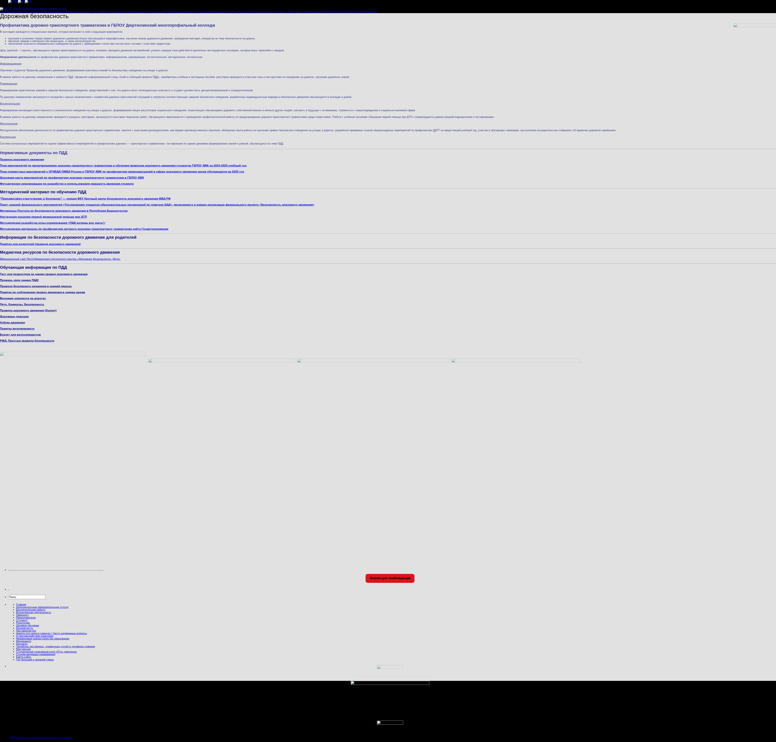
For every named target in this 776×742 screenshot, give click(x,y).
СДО (239, 11)
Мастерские (23, 649)
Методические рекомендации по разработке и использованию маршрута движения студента (67, 183)
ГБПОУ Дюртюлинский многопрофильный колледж (40, 737)
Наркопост (22, 614)
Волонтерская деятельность (33, 612)
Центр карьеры (128, 11)
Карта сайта (23, 656)
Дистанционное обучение (189, 11)
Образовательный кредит (220, 11)
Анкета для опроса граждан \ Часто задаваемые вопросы (51, 633)
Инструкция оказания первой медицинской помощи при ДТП (43, 216)
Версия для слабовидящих (390, 578)
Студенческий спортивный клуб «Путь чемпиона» (46, 651)
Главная (5, 11)
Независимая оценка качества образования (42, 638)
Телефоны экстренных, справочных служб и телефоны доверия (55, 646)
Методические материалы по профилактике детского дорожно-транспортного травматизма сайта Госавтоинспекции (84, 228)
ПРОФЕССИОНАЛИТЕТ (342, 11)
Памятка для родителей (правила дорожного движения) (40, 244)
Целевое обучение (27, 625)
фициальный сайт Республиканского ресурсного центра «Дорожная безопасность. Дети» (60, 259)
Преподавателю (109, 11)
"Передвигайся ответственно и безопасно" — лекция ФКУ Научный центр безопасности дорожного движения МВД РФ (85, 198)
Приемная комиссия (75, 11)
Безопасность (24, 628)
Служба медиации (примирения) (35, 654)
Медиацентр (23, 641)
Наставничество (26, 630)
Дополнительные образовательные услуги (42, 607)
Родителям (23, 622)
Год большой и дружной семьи (35, 659)
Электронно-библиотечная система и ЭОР (267, 11)
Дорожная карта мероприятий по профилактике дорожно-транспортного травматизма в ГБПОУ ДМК (72, 177)
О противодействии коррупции (155, 11)
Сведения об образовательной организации (36, 11)
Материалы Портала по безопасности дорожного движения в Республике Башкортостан (64, 210)
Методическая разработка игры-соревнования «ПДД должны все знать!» (52, 222)
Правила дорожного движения (22, 159)
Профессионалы (367, 11)
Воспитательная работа (30, 609)
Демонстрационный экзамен (310, 11)
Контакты (21, 643)
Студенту (93, 11)
